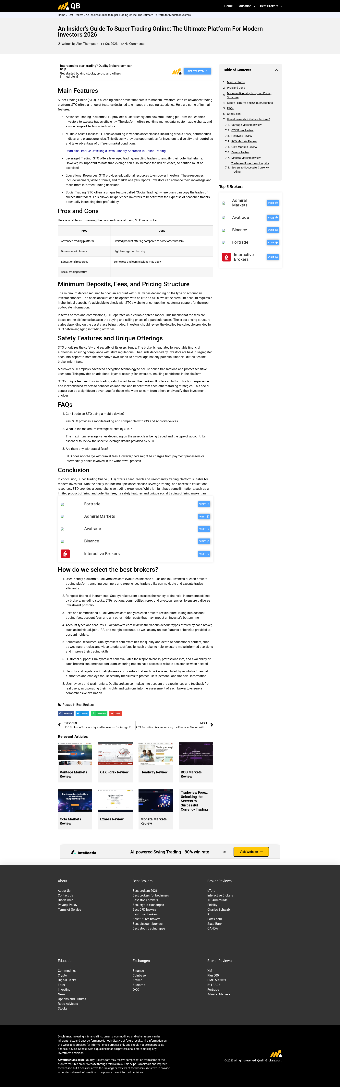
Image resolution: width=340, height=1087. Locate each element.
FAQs (230, 108)
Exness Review (112, 819)
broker (127, 100)
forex (187, 134)
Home (228, 6)
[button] (66, 713)
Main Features (236, 82)
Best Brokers (269, 6)
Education (244, 6)
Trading (72, 100)
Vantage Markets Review (246, 124)
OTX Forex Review (114, 772)
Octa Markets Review (70, 821)
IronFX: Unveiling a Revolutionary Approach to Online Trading (123, 151)
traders (152, 158)
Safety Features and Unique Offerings (250, 102)
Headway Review (153, 772)
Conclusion (234, 113)
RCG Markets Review (191, 774)
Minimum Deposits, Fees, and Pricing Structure (249, 95)
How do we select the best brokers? (248, 119)
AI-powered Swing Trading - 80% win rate (169, 852)
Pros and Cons (236, 87)
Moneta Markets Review (246, 157)
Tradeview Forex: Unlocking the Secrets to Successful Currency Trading (194, 800)
